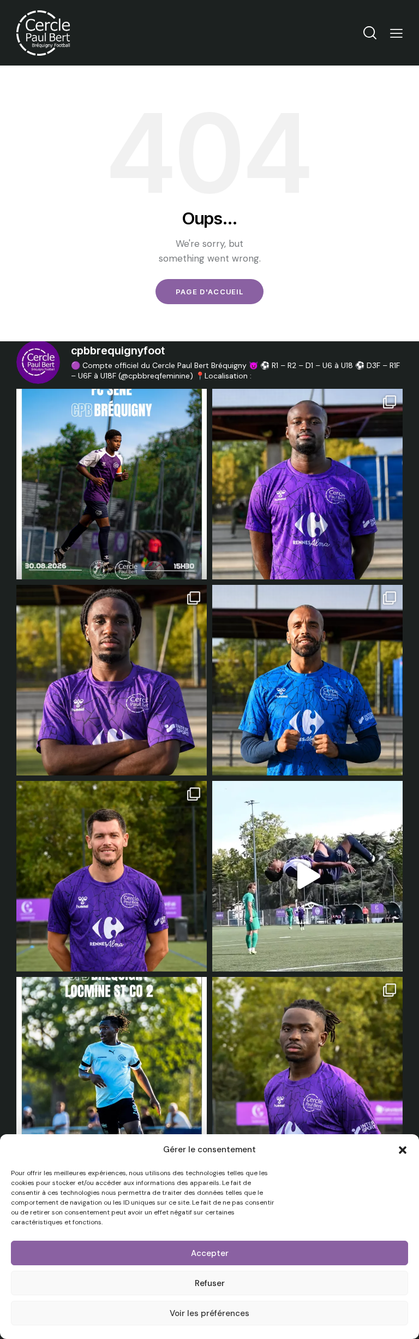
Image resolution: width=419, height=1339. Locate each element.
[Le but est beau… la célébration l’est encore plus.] (307, 876)
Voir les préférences (209, 1313)
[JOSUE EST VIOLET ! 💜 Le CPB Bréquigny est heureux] (307, 484)
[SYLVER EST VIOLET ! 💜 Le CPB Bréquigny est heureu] (307, 1072)
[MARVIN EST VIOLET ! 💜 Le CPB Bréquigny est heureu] (307, 680)
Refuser (210, 1283)
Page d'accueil (209, 291)
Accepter (210, 1253)
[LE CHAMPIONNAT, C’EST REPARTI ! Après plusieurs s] (111, 1072)
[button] (402, 1150)
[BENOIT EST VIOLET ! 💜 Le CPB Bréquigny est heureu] (111, 876)
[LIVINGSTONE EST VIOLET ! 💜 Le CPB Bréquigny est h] (111, 680)
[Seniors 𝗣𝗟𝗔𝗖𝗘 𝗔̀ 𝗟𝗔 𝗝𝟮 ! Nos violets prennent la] (111, 484)
